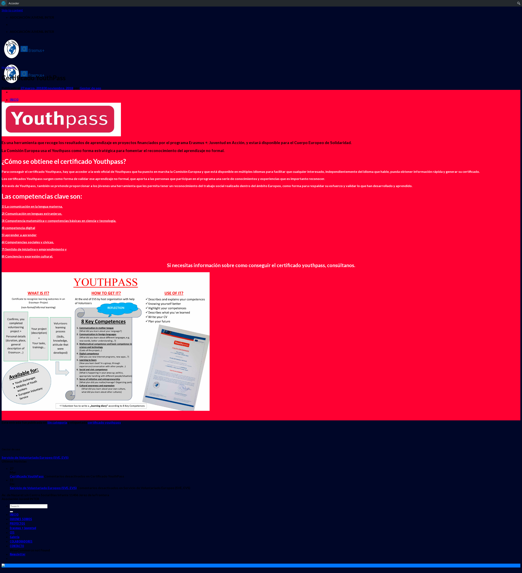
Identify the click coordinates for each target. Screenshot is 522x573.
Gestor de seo (90, 88)
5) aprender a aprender (19, 235)
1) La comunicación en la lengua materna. (32, 206)
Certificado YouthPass (27, 476)
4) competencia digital (18, 228)
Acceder (14, 3)
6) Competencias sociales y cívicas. (28, 242)
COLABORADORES (21, 541)
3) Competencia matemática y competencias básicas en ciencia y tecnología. (59, 221)
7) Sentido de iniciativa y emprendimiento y (34, 249)
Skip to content (12, 10)
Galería (14, 537)
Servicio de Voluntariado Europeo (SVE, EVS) (35, 457)
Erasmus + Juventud (23, 528)
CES (12, 532)
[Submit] (11, 511)
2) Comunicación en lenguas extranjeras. (32, 213)
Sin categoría (8, 67)
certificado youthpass (104, 422)
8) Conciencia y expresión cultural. (27, 256)
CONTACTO (17, 546)
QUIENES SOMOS (21, 519)
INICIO (14, 99)
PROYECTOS (17, 523)
